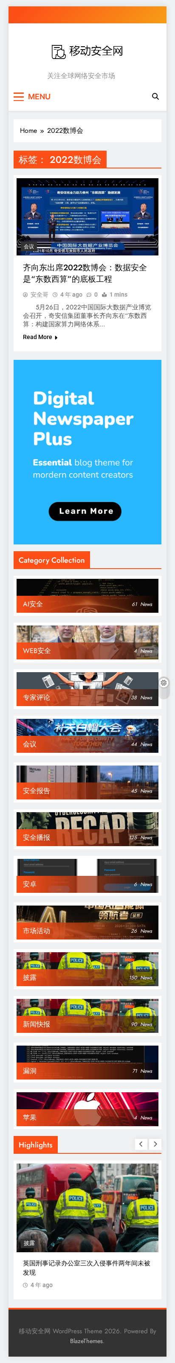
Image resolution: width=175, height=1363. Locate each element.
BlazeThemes (86, 1341)
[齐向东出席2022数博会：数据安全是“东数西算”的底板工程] (87, 216)
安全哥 (39, 294)
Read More (37, 337)
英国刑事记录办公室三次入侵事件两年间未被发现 (86, 1268)
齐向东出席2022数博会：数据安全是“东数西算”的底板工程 (85, 273)
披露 (29, 1243)
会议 (29, 247)
